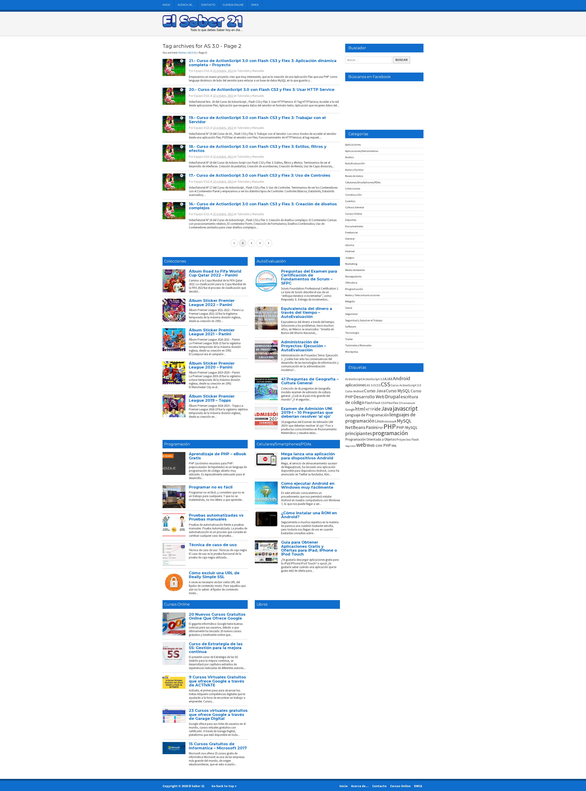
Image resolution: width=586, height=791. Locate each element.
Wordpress (351, 351)
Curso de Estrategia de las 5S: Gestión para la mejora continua (216, 648)
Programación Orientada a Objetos (370, 439)
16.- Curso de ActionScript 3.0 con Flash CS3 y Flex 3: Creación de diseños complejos (263, 206)
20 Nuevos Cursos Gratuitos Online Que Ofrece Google (217, 616)
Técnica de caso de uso (213, 544)
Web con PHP (379, 445)
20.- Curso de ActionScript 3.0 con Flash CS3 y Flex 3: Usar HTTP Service (261, 89)
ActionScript (353, 379)
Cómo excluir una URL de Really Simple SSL (214, 575)
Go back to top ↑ (224, 786)
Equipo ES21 (201, 71)
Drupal (392, 396)
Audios (349, 157)
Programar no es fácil (211, 487)
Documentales (354, 226)
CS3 (377, 385)
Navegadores (353, 276)
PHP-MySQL (407, 427)
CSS (385, 384)
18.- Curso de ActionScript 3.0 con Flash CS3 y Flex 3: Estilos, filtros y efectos (257, 148)
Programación (177, 444)
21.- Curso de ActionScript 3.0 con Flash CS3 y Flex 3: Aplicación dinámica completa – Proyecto (262, 62)
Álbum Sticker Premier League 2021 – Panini (212, 332)
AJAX (388, 379)
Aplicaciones (353, 144)
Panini (371, 427)
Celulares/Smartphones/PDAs (284, 444)
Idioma (349, 245)
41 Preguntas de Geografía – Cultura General (310, 381)
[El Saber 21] (203, 30)
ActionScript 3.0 (373, 379)
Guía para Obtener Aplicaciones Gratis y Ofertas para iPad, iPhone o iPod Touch (309, 548)
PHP (389, 426)
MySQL (404, 420)
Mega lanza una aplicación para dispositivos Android (308, 456)
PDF (380, 428)
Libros (262, 604)
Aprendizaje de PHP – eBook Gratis (217, 456)
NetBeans (355, 427)
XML (394, 446)
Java (386, 408)
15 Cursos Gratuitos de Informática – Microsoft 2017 (218, 746)
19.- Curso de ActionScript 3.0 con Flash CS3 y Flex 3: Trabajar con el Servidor (257, 119)
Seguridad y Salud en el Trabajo (364, 320)
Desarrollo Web (369, 397)
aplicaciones (355, 384)
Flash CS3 (379, 403)
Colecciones (175, 261)
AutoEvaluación (271, 261)
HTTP (370, 409)
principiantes (358, 433)
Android (401, 378)
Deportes (350, 220)
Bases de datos (354, 176)
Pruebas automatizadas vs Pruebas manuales (216, 517)
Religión (350, 301)
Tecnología (352, 332)
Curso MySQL (398, 390)
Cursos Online (233, 4)
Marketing (351, 263)
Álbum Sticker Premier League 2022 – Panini (212, 302)
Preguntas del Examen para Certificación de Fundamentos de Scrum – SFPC (309, 277)
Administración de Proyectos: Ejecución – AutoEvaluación (303, 346)
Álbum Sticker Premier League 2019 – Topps (212, 398)
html (360, 409)
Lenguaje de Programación (367, 414)
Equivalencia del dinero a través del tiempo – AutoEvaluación (306, 312)
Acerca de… (186, 4)
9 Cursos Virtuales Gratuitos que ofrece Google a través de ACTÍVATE (217, 681)
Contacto (208, 4)
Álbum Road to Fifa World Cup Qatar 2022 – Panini (215, 273)
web (361, 444)
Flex (389, 403)
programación (390, 433)
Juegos (349, 257)
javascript (405, 408)
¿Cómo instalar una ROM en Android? (309, 515)
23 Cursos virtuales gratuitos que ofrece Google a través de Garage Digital (218, 714)
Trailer (349, 339)
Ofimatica (351, 282)
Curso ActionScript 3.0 (406, 385)
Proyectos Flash (407, 439)
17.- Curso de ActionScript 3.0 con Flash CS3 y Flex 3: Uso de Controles (259, 175)
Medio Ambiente (355, 270)
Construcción (353, 194)
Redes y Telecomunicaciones (362, 295)
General (350, 238)
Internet (350, 251)
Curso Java (374, 391)
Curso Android (354, 391)
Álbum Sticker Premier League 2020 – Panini (212, 365)
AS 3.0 (370, 385)
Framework (408, 403)
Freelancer (351, 232)
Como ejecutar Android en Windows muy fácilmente (307, 485)
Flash (369, 403)
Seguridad (351, 314)
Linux (379, 421)
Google (350, 410)
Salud (348, 307)
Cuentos (350, 201)
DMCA (255, 4)
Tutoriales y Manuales (250, 71)
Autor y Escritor (354, 169)
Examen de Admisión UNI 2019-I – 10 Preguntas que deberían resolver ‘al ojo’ (307, 412)
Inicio (166, 4)
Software (350, 326)
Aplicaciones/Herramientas (361, 151)
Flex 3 (397, 403)
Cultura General (354, 207)
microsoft (390, 421)
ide (377, 409)
